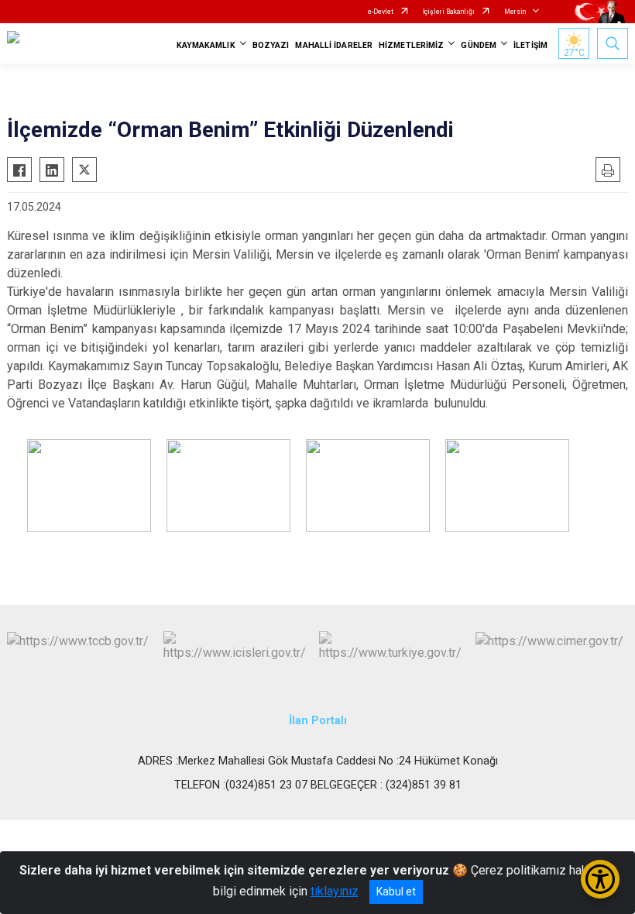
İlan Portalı (318, 720)
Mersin (515, 11)
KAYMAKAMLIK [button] (206, 45)
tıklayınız (335, 891)
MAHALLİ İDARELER (333, 45)
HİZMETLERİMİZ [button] (411, 45)
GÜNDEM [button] (478, 45)
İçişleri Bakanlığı (449, 11)
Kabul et (396, 891)
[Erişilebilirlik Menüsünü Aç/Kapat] (600, 879)
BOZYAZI (271, 45)
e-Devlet (380, 11)
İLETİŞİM (530, 45)
